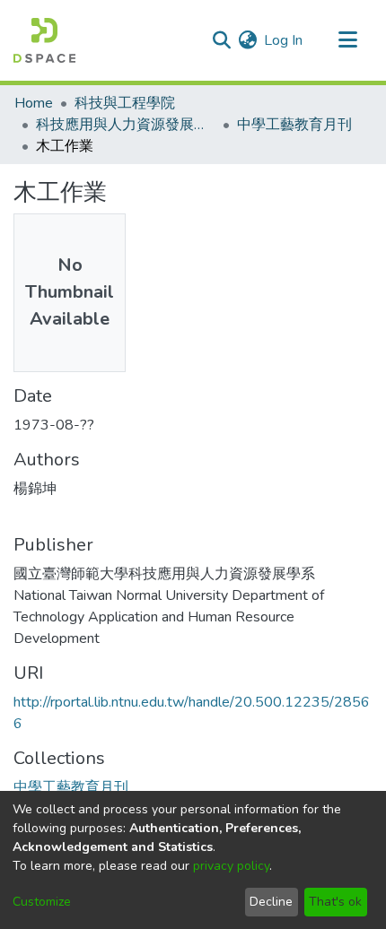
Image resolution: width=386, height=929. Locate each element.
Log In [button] (284, 40)
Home (33, 103)
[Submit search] (221, 40)
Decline (271, 901)
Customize (42, 901)
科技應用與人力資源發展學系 (125, 125)
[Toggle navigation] (347, 40)
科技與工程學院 (125, 103)
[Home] (44, 40)
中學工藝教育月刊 (294, 125)
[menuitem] (247, 40)
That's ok (335, 901)
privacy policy (231, 865)
